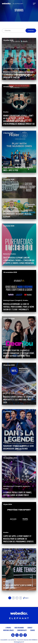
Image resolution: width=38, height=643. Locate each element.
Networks (6, 254)
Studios (32, 68)
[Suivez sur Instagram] (21, 635)
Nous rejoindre (19, 627)
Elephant (25, 68)
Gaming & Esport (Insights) (12, 300)
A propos (8, 627)
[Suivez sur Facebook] (25, 635)
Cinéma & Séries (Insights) (12, 68)
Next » (27, 598)
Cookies (32, 630)
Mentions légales (8, 630)
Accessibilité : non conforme (8, 640)
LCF (23, 642)
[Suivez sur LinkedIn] (13, 635)
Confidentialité (22, 630)
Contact (29, 627)
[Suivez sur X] (17, 635)
